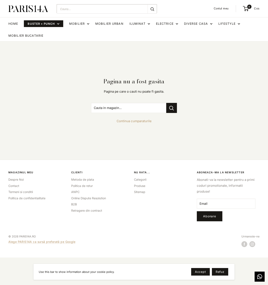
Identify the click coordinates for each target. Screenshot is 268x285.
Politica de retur (82, 186)
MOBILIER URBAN (109, 23)
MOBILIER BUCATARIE (25, 35)
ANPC (75, 192)
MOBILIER (77, 23)
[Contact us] (260, 277)
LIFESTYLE (227, 23)
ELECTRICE (165, 23)
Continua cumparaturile (134, 121)
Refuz (220, 271)
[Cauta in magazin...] (171, 108)
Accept (200, 271)
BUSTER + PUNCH (41, 23)
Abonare (209, 216)
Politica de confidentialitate (26, 198)
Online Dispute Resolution (88, 198)
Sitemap (139, 192)
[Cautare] (152, 9)
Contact (13, 186)
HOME (13, 23)
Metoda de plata (82, 179)
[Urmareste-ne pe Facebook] (244, 244)
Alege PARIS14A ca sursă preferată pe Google (41, 242)
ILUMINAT (137, 23)
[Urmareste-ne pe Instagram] (252, 244)
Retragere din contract (86, 210)
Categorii (140, 179)
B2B (74, 204)
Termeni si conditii (20, 192)
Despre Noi (16, 179)
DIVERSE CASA (196, 23)
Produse (139, 186)
